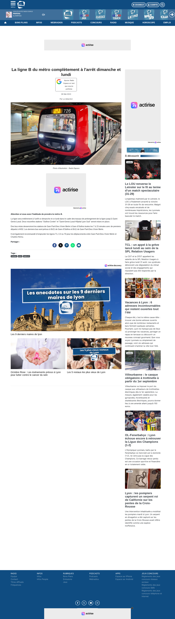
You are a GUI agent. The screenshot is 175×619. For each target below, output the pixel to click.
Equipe (14, 576)
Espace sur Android (124, 579)
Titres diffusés (17, 582)
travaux (14, 256)
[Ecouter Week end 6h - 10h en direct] (143, 150)
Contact (14, 579)
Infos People (42, 579)
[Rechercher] (162, 4)
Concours (96, 23)
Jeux (65, 582)
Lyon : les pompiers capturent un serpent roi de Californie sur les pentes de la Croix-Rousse (141, 500)
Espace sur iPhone (123, 576)
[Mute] (43, 14)
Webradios (57, 23)
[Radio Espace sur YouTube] (90, 603)
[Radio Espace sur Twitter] (84, 603)
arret (20, 256)
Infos (39, 23)
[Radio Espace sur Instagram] (97, 603)
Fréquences (16, 585)
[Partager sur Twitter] (60, 246)
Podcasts (76, 23)
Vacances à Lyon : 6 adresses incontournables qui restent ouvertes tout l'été (142, 307)
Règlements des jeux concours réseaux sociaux (151, 579)
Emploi (167, 23)
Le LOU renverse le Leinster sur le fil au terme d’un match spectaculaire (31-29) (143, 188)
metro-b (26, 256)
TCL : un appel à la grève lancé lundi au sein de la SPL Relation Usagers (142, 248)
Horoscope (148, 23)
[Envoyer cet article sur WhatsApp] (72, 246)
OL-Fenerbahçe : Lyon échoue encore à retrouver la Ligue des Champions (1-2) (143, 440)
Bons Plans (21, 23)
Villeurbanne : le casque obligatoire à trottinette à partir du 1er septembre (142, 378)
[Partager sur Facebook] (54, 246)
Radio (113, 23)
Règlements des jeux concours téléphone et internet (152, 593)
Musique (129, 23)
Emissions (67, 579)
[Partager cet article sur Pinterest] (66, 246)
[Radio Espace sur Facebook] (77, 603)
